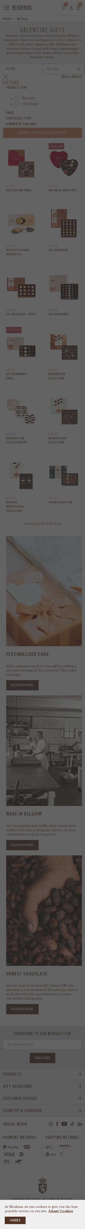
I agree (15, 1220)
